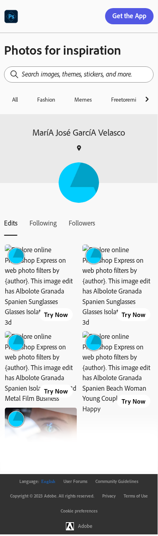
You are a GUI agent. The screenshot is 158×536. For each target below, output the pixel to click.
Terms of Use (136, 496)
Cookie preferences (79, 511)
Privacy (109, 496)
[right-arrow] (147, 99)
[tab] (10, 223)
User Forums (75, 481)
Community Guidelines (116, 481)
